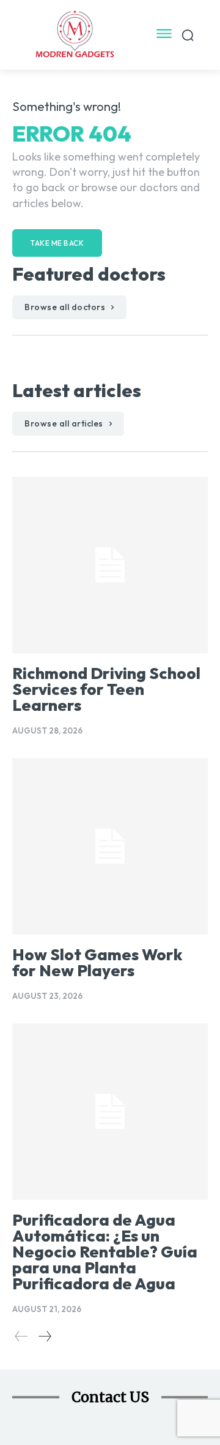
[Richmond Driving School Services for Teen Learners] (110, 565)
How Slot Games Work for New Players (97, 962)
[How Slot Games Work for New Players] (110, 846)
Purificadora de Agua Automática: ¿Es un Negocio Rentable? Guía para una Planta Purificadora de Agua (104, 1252)
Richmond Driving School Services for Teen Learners (106, 689)
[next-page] (44, 1336)
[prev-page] (21, 1336)
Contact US (110, 1397)
